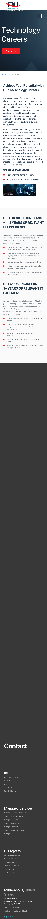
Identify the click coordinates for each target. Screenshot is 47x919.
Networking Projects (11, 862)
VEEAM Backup (9, 873)
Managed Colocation (11, 827)
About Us (7, 780)
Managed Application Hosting (14, 830)
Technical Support (10, 791)
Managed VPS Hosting (11, 820)
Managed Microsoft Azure (13, 823)
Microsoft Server (9, 869)
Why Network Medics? (11, 777)
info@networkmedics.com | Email (15, 911)
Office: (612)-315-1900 (12, 907)
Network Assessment (11, 859)
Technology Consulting (12, 855)
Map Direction (9, 917)
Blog (5, 784)
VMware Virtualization (11, 866)
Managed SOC (9, 834)
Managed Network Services (13, 816)
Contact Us (11, 51)
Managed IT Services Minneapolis (15, 813)
